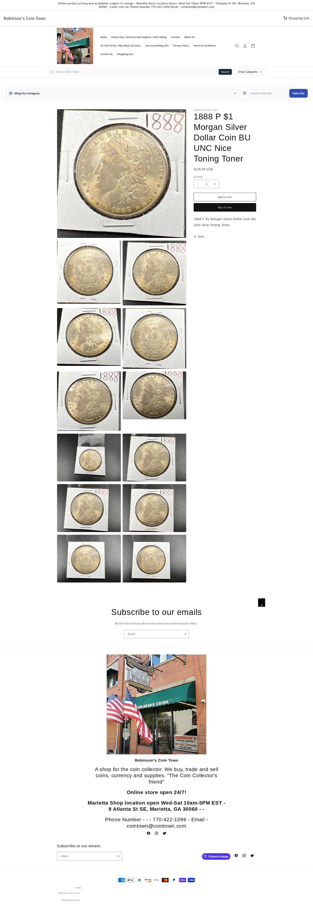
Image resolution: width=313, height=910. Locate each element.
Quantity (198, 176)
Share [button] (201, 236)
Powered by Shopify (70, 900)
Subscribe (298, 93)
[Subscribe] (185, 634)
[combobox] (136, 71)
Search (225, 71)
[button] (237, 46)
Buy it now (225, 207)
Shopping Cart (298, 18)
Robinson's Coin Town (25, 18)
